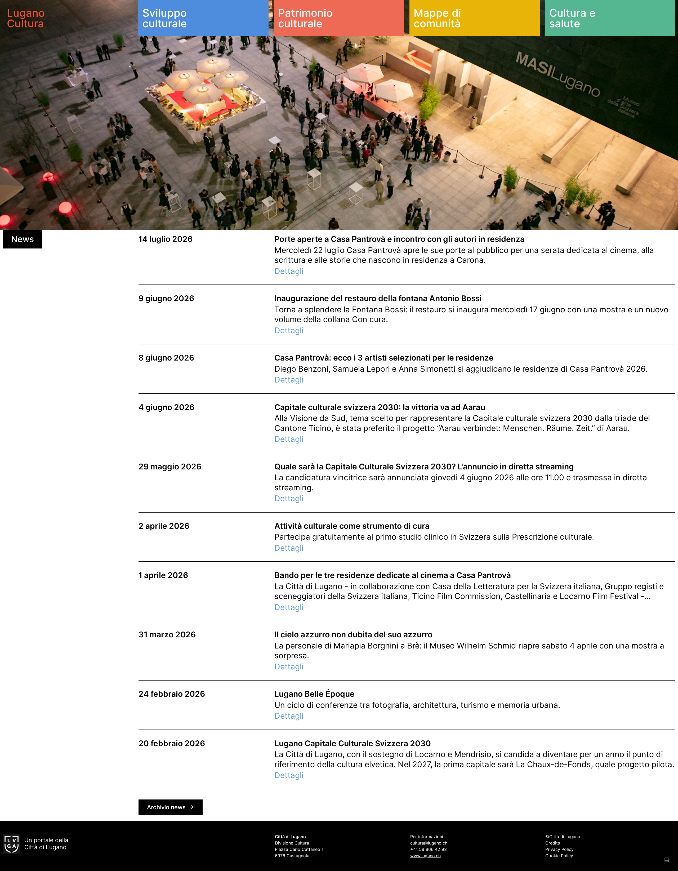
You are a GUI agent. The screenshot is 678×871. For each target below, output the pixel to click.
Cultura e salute (572, 18)
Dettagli (289, 271)
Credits (552, 843)
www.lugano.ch (425, 855)
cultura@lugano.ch (428, 843)
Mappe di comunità (437, 18)
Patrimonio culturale (305, 18)
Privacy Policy (559, 849)
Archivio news (166, 807)
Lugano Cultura (26, 18)
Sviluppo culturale (164, 18)
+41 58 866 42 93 (428, 849)
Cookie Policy (559, 855)
